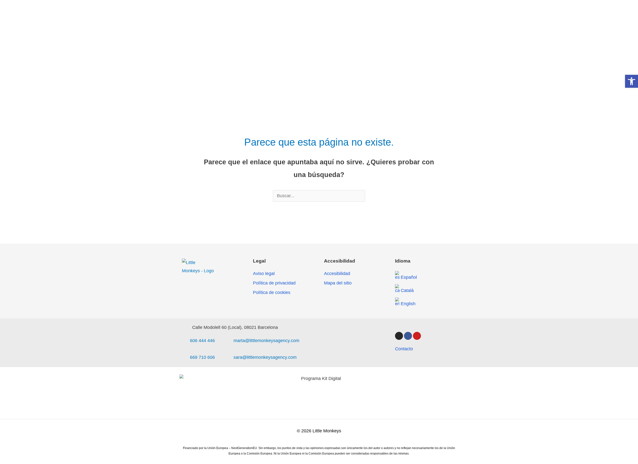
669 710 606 (202, 357)
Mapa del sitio (338, 282)
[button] (631, 81)
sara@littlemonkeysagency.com (265, 357)
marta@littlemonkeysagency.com (266, 340)
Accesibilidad (337, 273)
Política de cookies (271, 292)
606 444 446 (202, 340)
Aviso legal (264, 273)
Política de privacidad (274, 282)
